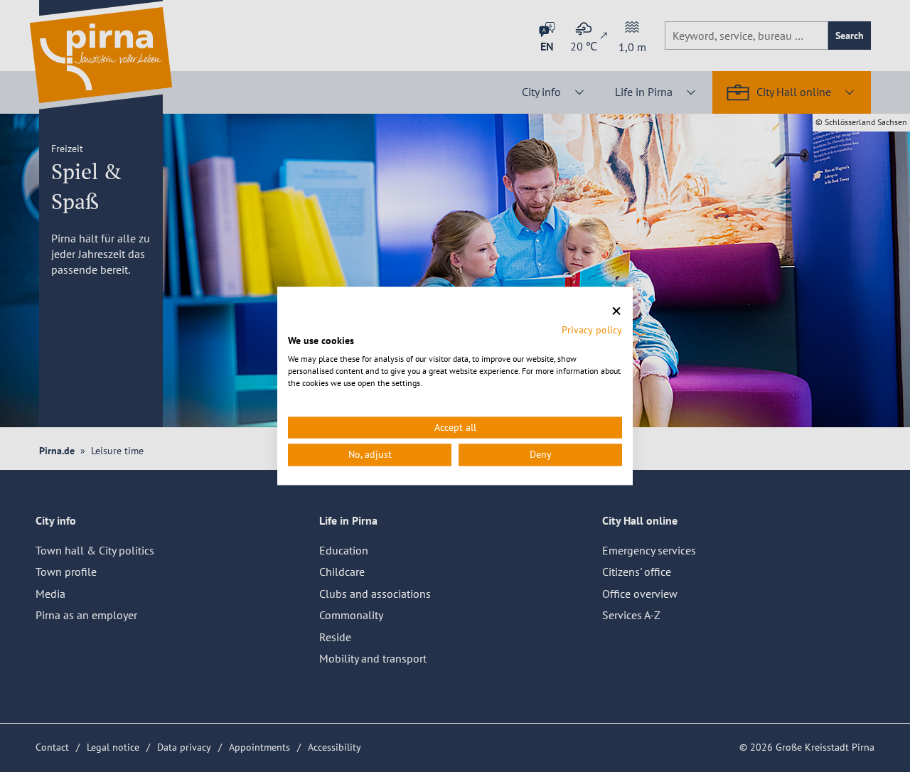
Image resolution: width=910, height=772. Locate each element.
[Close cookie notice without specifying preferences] (616, 311)
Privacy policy (592, 329)
